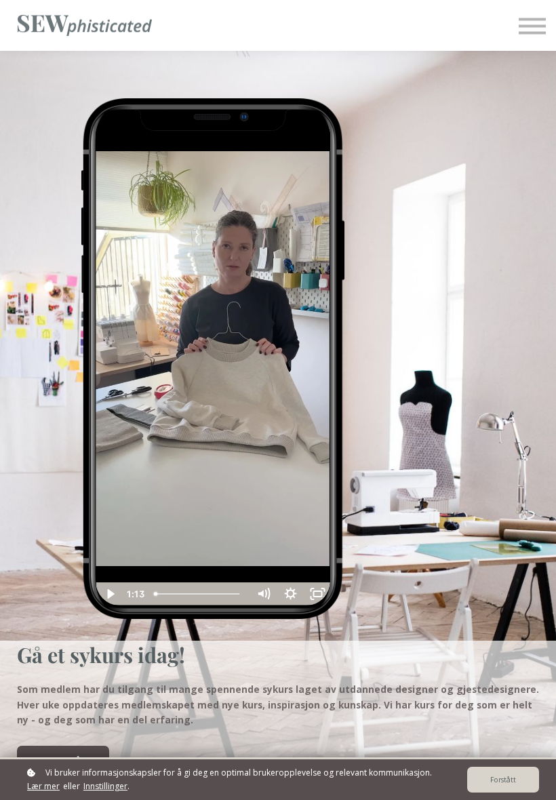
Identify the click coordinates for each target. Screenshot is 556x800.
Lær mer (43, 786)
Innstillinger (105, 786)
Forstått (503, 779)
